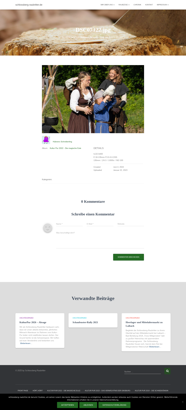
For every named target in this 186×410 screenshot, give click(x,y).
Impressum (162, 5)
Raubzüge (123, 5)
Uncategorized (26, 318)
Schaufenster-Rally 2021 (85, 322)
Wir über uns (107, 5)
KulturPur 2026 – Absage (32, 322)
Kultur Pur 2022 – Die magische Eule (63, 391)
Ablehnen (88, 405)
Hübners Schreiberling (62, 142)
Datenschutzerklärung (114, 405)
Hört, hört (38, 391)
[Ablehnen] (182, 401)
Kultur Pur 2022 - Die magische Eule (65, 148)
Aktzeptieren (67, 405)
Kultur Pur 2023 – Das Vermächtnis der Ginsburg (107, 391)
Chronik (137, 5)
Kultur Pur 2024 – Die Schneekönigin (151, 391)
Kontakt (149, 5)
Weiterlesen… (26, 343)
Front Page (23, 391)
